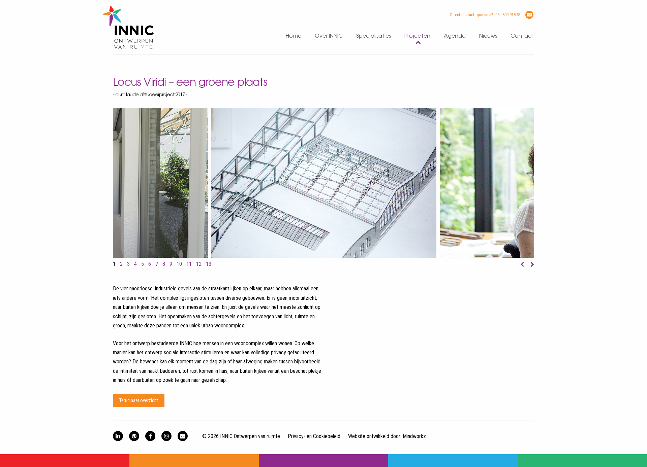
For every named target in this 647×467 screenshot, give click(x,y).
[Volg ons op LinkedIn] (118, 436)
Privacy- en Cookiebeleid (314, 436)
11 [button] (189, 264)
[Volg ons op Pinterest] (134, 436)
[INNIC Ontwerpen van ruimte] (128, 47)
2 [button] (121, 264)
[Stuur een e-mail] (529, 15)
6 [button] (149, 264)
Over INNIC (329, 36)
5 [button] (142, 264)
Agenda (455, 36)
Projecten (417, 36)
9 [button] (171, 264)
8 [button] (163, 264)
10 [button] (179, 264)
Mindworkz (414, 436)
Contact (522, 36)
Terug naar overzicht (138, 400)
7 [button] (156, 264)
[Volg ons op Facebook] (150, 436)
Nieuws (488, 36)
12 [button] (199, 264)
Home (293, 36)
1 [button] (114, 264)
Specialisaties (373, 36)
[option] (324, 183)
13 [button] (208, 264)
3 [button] (128, 264)
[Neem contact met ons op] (183, 436)
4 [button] (135, 264)
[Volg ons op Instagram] (166, 436)
